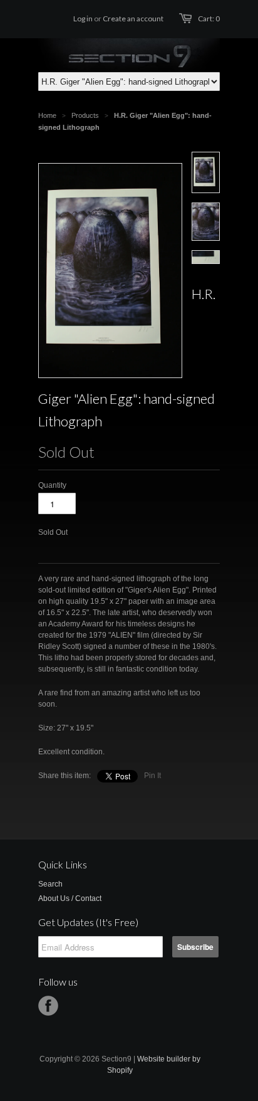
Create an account (133, 18)
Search (50, 884)
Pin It (152, 775)
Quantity (52, 485)
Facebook (48, 1006)
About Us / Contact (69, 898)
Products (85, 115)
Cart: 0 (209, 18)
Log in (83, 18)
